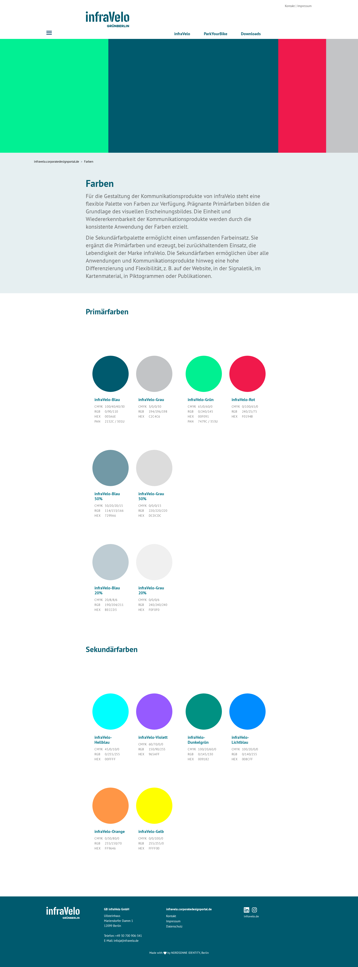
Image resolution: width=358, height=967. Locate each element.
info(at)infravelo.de (126, 941)
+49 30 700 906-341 (128, 936)
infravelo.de (251, 916)
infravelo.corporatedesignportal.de (189, 909)
